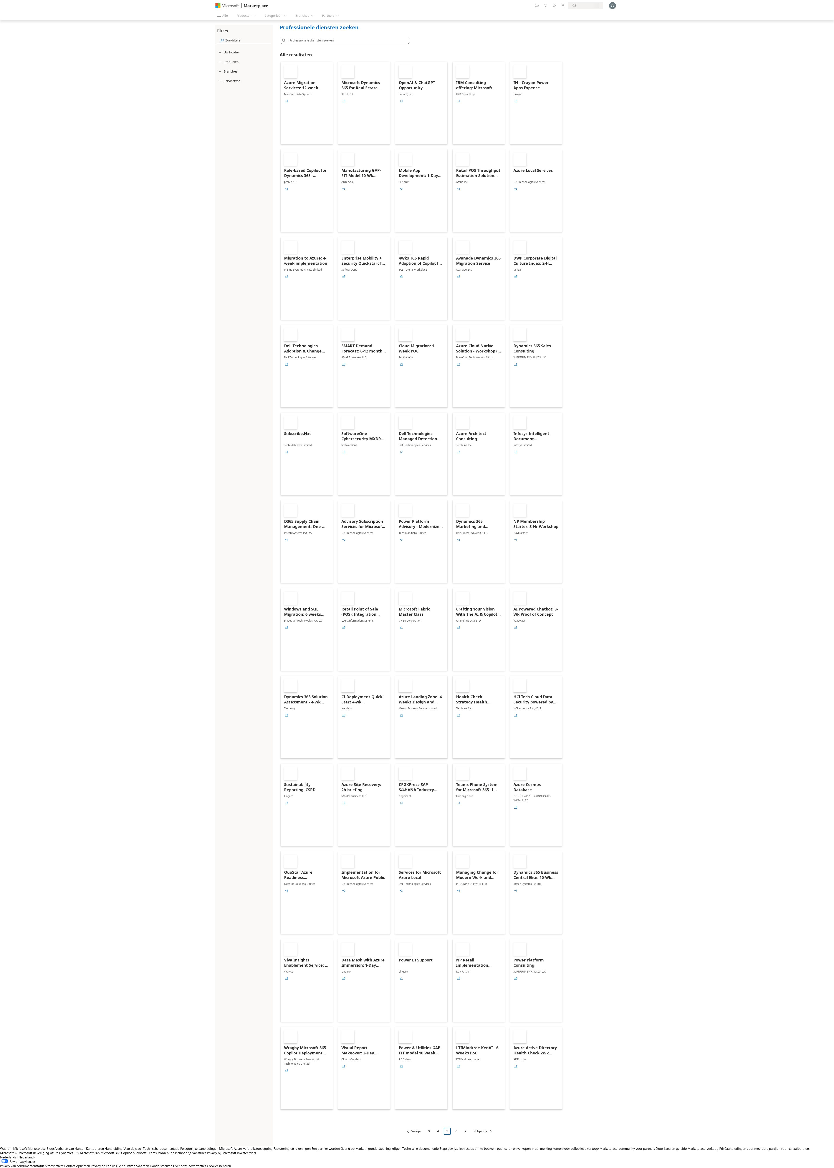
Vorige (416, 1131)
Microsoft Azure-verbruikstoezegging (246, 1148)
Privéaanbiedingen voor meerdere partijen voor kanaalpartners (764, 1148)
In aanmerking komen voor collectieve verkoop (565, 1148)
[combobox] (346, 40)
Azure (54, 1153)
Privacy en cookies (104, 1166)
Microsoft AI (9, 1153)
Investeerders (246, 1153)
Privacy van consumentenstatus (22, 1166)
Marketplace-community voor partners (627, 1148)
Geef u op (348, 1148)
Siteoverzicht (54, 1166)
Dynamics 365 (69, 1153)
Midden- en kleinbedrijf (174, 1153)
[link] (307, 103)
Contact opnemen (77, 1166)
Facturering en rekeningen (292, 1148)
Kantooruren (95, 1148)
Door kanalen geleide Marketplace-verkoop (687, 1148)
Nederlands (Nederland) (17, 1157)
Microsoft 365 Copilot (116, 1153)
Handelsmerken (161, 1166)
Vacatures (199, 1153)
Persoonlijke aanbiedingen (199, 1148)
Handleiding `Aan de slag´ (123, 1148)
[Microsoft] (227, 5)
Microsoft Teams (145, 1153)
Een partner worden (325, 1148)
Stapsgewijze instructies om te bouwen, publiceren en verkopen (485, 1148)
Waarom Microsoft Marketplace (23, 1148)
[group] (286, 101)
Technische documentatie (161, 1148)
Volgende (480, 1131)
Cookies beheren (219, 1166)
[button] (283, 40)
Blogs (50, 1148)
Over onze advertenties (189, 1166)
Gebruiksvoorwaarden (133, 1166)
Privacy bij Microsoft (221, 1153)
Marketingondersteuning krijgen (378, 1148)
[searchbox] (248, 40)
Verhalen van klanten (70, 1148)
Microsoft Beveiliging (33, 1153)
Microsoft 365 (90, 1153)
